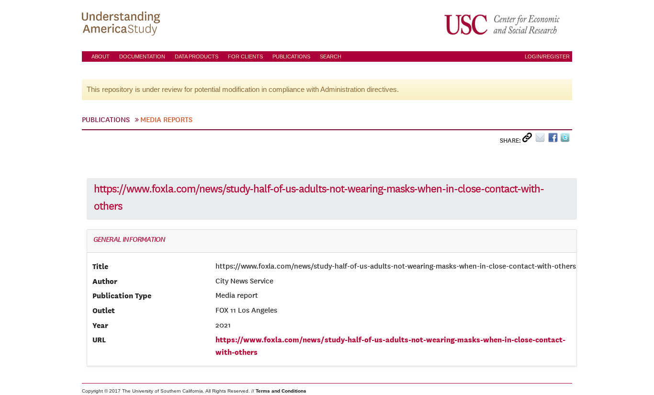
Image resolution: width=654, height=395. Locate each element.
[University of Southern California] (503, 24)
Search (330, 56)
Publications (291, 56)
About (100, 56)
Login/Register (547, 56)
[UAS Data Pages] (122, 24)
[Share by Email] (541, 139)
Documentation (142, 56)
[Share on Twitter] (566, 139)
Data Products (196, 56)
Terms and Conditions (281, 391)
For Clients (245, 56)
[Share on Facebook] (554, 139)
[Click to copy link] (528, 139)
